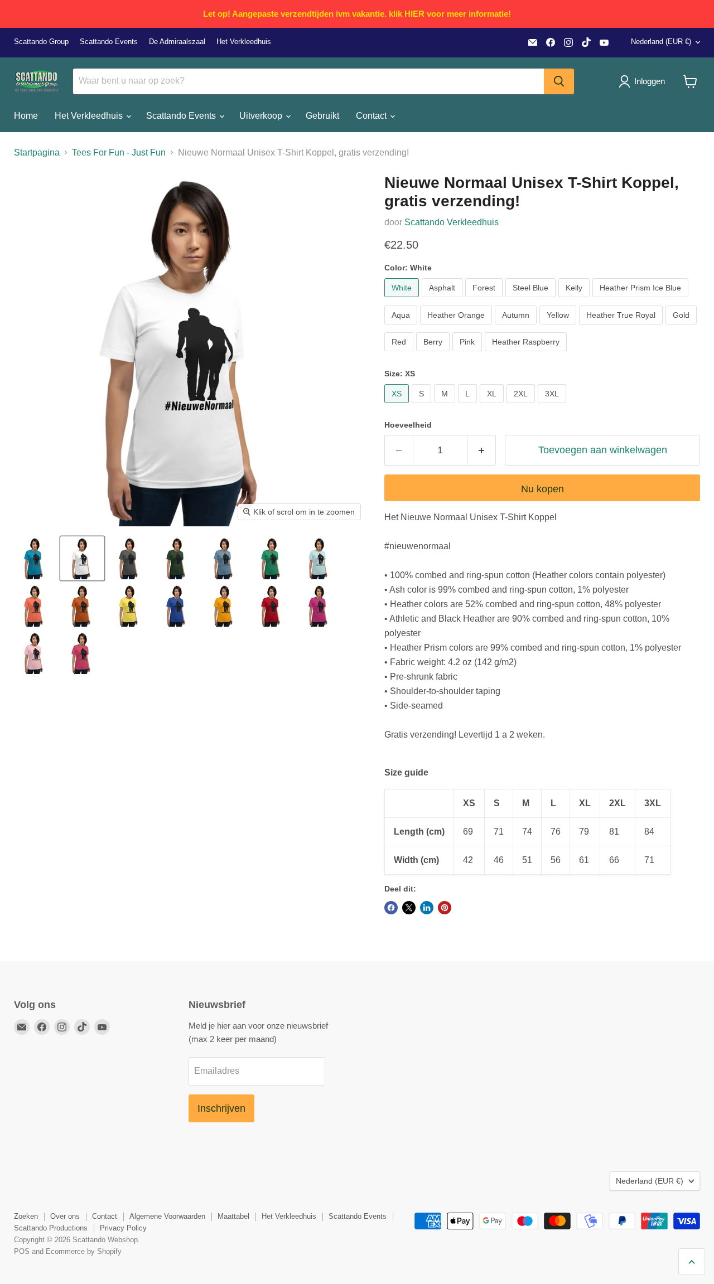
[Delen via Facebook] (391, 907)
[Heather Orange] (457, 327)
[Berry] (434, 353)
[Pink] (468, 353)
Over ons (65, 1216)
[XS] (398, 405)
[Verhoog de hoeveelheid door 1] (481, 450)
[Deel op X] (409, 907)
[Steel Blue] (531, 299)
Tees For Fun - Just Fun (119, 152)
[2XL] (522, 405)
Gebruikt (322, 115)
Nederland (661, 41)
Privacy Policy (123, 1228)
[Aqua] (402, 327)
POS (22, 1251)
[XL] (493, 405)
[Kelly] (575, 299)
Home (26, 115)
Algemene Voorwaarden (167, 1216)
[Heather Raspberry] (527, 353)
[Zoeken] (559, 81)
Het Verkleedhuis (243, 42)
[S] (423, 405)
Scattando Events (109, 42)
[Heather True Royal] (622, 327)
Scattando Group (41, 42)
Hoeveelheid (408, 424)
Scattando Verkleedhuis (451, 222)
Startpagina (37, 152)
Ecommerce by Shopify (84, 1251)
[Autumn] (517, 327)
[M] (446, 405)
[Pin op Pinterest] (444, 907)
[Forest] (485, 299)
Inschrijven (221, 1108)
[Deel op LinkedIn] (426, 907)
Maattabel (233, 1216)
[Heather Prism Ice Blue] (641, 299)
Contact (372, 115)
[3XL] (553, 405)
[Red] (400, 353)
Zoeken (26, 1216)
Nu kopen (542, 489)
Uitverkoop (261, 115)
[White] (403, 299)
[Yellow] (559, 327)
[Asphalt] (443, 299)
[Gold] (682, 327)
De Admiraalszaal (177, 42)
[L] (469, 405)
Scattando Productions (51, 1228)
